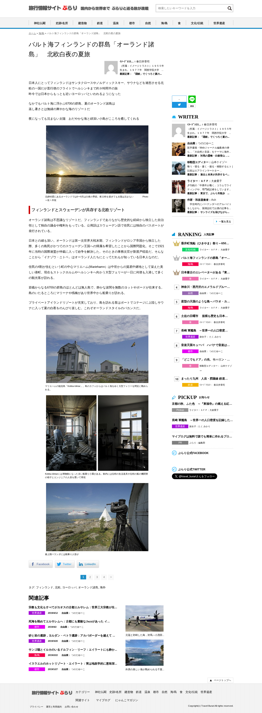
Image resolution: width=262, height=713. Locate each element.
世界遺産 (219, 23)
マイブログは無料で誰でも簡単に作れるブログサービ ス (202, 436)
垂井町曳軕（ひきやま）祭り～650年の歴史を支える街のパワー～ (205, 243)
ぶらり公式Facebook (193, 453)
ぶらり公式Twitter (191, 469)
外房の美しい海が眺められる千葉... (144, 669)
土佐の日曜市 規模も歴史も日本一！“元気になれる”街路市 (205, 316)
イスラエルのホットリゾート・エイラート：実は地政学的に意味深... (73, 663)
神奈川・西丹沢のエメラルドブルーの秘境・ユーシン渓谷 (205, 286)
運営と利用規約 (54, 706)
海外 (103, 587)
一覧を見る (225, 221)
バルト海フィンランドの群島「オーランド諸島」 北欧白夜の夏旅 (205, 257)
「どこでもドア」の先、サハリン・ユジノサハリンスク (205, 359)
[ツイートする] (179, 105)
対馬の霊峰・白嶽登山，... (214, 155)
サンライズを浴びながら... (214, 212)
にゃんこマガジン (126, 700)
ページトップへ (222, 680)
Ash (213, 199)
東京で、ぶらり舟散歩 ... (214, 193)
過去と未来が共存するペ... (214, 174)
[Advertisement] (202, 65)
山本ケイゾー (219, 162)
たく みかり (215, 337)
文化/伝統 (197, 23)
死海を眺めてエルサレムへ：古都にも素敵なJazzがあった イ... (69, 621)
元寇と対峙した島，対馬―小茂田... (144, 635)
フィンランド (44, 587)
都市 (132, 23)
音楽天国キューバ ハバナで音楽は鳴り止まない (205, 345)
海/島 (164, 23)
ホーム (32, 33)
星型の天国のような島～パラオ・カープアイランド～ (205, 301)
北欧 (58, 587)
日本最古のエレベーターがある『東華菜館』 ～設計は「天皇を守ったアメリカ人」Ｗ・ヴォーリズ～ (205, 272)
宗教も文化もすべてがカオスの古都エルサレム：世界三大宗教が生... (73, 607)
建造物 (82, 23)
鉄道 (100, 23)
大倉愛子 (216, 180)
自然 (148, 23)
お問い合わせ (71, 706)
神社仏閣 (39, 23)
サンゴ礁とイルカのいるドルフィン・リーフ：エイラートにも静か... (73, 649)
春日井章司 (143, 61)
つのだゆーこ (78, 613)
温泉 (116, 23)
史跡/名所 (62, 23)
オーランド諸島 (88, 587)
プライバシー (36, 706)
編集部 (201, 443)
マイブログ (103, 700)
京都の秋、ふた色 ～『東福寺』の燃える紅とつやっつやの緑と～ (202, 403)
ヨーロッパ (69, 587)
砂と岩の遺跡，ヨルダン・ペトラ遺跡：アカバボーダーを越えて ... (72, 635)
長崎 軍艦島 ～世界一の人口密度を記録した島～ (205, 330)
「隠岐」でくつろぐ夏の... (147, 73)
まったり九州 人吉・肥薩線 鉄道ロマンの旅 (205, 378)
